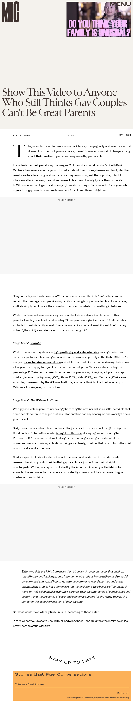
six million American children (42, 362)
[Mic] (10, 11)
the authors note (35, 472)
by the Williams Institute (56, 382)
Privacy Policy (124, 698)
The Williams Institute (44, 400)
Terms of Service (111, 698)
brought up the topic (69, 433)
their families (44, 156)
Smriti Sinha (23, 135)
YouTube (35, 343)
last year (39, 165)
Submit (123, 693)
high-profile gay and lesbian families (76, 352)
